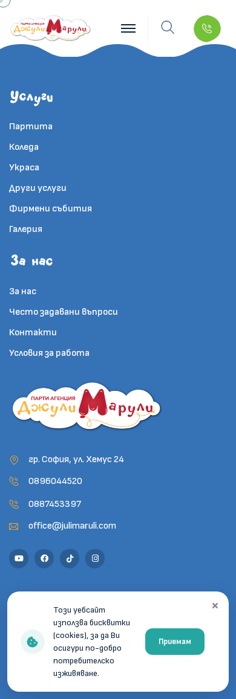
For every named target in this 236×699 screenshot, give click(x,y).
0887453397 (54, 504)
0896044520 (55, 481)
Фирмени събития (50, 208)
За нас (22, 291)
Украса (24, 167)
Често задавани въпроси (63, 312)
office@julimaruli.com (72, 526)
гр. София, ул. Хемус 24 (76, 459)
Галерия (25, 229)
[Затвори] (214, 605)
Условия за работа (49, 353)
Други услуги (38, 188)
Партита (31, 126)
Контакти (33, 332)
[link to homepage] (51, 28)
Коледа (24, 147)
